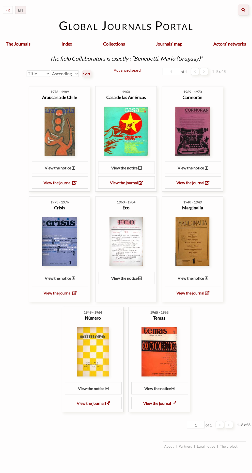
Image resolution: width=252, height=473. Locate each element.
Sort (86, 74)
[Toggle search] (243, 10)
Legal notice (206, 446)
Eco (126, 207)
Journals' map (169, 44)
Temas (159, 318)
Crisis (59, 207)
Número (93, 318)
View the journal (58, 182)
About (169, 446)
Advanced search (128, 70)
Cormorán (192, 97)
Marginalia (192, 207)
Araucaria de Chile (59, 97)
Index (67, 44)
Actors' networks (229, 44)
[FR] (7, 5)
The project (228, 446)
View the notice (58, 167)
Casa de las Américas (126, 97)
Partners (185, 446)
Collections (114, 44)
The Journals (18, 44)
